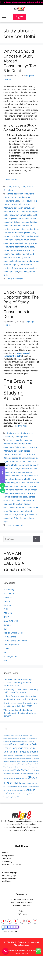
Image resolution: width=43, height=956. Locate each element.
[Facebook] (3, 921)
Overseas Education (27, 758)
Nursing (7, 625)
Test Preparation (11, 644)
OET (5, 629)
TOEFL (6, 648)
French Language (9, 875)
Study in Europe (13, 778)
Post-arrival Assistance (23, 761)
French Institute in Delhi (23, 744)
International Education (10, 758)
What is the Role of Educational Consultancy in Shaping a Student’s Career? (19, 713)
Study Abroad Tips (16, 773)
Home (5, 852)
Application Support (27, 735)
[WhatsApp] (2, 485)
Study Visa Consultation (16, 794)
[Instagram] (28, 921)
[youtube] (22, 921)
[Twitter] (9, 921)
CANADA (7, 597)
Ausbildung (8, 589)
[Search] (36, 539)
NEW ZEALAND (10, 621)
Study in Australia (28, 773)
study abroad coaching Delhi (16, 233)
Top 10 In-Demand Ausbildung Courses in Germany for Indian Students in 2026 (17, 682)
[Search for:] (18, 539)
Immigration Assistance (31, 755)
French (6, 601)
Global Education (8, 755)
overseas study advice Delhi (25, 229)
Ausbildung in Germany (10, 738)
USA (5, 660)
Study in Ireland (26, 783)
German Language (9, 873)
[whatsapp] (35, 921)
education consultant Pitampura (24, 211)
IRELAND (7, 613)
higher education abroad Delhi (17, 215)
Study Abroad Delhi (24, 770)
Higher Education (19, 755)
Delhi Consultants (32, 738)
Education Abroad (8, 741)
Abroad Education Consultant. (12, 735)
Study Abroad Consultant (15, 641)
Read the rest (12, 179)
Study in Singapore (28, 786)
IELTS (5, 609)
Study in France (22, 778)
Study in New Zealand (15, 786)
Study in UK (21, 790)
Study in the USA (13, 790)
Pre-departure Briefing (16, 764)
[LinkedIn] (16, 921)
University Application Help (11, 797)
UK (4, 652)
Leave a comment (15, 279)
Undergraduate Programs (31, 794)
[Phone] (2, 490)
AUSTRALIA (8, 593)
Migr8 (19, 758)
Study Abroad (13, 186)
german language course (24, 751)
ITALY (6, 617)
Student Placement (28, 764)
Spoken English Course (14, 633)
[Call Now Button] (5, 951)
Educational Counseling (21, 741)
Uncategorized (21, 436)
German (7, 605)
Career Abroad (22, 738)
